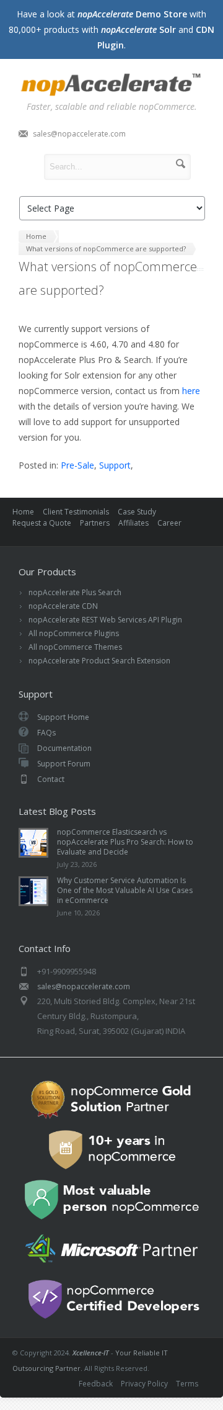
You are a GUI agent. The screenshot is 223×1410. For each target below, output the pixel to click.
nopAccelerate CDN (63, 606)
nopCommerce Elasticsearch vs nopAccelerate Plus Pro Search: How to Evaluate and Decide (125, 842)
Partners (95, 523)
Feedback (96, 1383)
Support (115, 465)
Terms (187, 1383)
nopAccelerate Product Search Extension (99, 660)
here (191, 391)
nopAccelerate (111, 86)
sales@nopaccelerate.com (79, 133)
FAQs (46, 732)
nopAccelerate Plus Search (74, 592)
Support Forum (63, 763)
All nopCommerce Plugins (73, 633)
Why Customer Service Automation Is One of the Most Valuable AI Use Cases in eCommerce (125, 890)
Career (169, 523)
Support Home (63, 717)
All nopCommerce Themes (75, 647)
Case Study (137, 511)
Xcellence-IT (90, 1352)
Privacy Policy (144, 1383)
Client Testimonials (76, 511)
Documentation (64, 748)
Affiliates (133, 523)
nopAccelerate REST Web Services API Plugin (105, 619)
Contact (50, 779)
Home (23, 511)
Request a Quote (41, 523)
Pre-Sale (77, 465)
